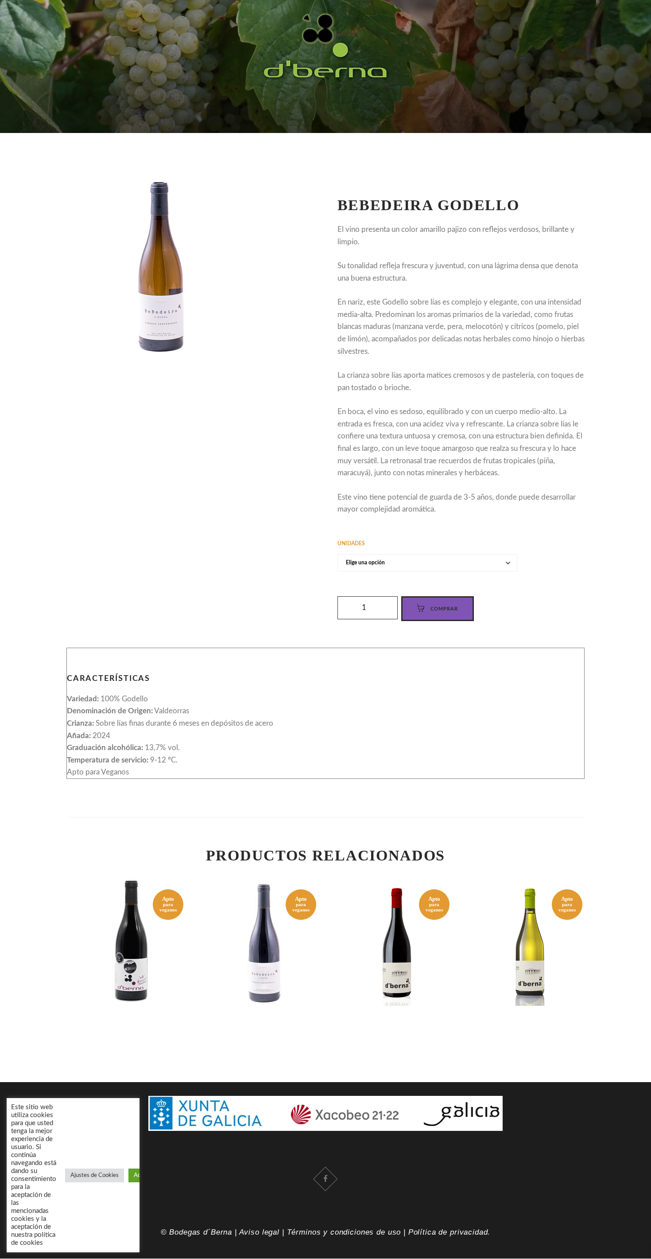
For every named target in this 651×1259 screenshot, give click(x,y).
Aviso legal (259, 1232)
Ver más (131, 926)
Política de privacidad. (449, 1232)
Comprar (131, 932)
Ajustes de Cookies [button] (94, 1175)
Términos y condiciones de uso (344, 1232)
